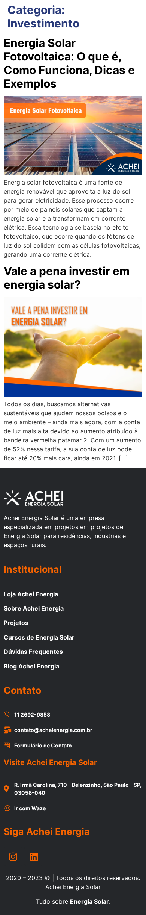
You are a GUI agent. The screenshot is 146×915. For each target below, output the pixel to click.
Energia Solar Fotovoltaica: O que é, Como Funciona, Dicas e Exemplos (69, 63)
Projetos (16, 622)
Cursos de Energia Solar (39, 637)
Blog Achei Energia (31, 666)
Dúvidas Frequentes (33, 651)
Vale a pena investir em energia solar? (67, 277)
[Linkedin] (33, 856)
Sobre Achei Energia (34, 608)
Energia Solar (89, 901)
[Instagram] (13, 856)
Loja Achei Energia (31, 594)
